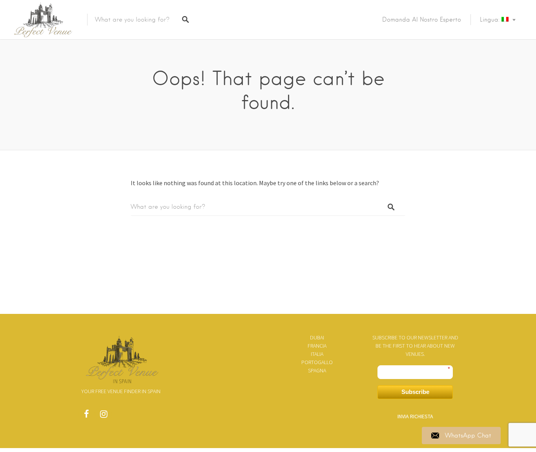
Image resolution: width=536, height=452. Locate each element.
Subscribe (415, 391)
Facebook (86, 416)
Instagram (103, 416)
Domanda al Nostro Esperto (421, 19)
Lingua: (490, 19)
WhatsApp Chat (468, 435)
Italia (317, 353)
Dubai (317, 337)
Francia (317, 345)
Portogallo (317, 362)
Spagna (317, 370)
